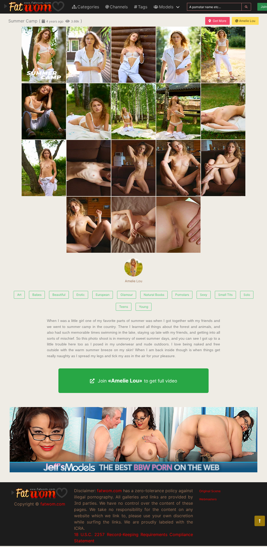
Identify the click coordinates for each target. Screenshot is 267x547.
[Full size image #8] (178, 111)
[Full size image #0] (44, 55)
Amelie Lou (247, 21)
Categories (88, 6)
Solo (247, 295)
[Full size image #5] (44, 111)
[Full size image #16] (133, 225)
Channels (119, 6)
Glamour (126, 295)
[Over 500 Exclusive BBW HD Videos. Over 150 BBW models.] (133, 470)
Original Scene (210, 491)
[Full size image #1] (88, 55)
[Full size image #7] (133, 111)
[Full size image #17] (178, 225)
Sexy (203, 295)
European (103, 295)
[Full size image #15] (88, 225)
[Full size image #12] (133, 168)
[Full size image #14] (223, 168)
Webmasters (208, 499)
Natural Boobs (154, 295)
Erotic (80, 295)
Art (19, 295)
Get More (219, 21)
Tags (142, 6)
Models (166, 6)
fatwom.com (52, 504)
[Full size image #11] (88, 168)
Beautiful (58, 295)
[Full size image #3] (178, 55)
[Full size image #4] (223, 55)
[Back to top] (259, 521)
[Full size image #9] (223, 111)
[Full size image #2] (133, 55)
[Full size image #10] (44, 168)
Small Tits (225, 295)
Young (143, 307)
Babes (36, 295)
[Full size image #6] (88, 111)
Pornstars (182, 295)
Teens (123, 307)
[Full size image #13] (178, 168)
